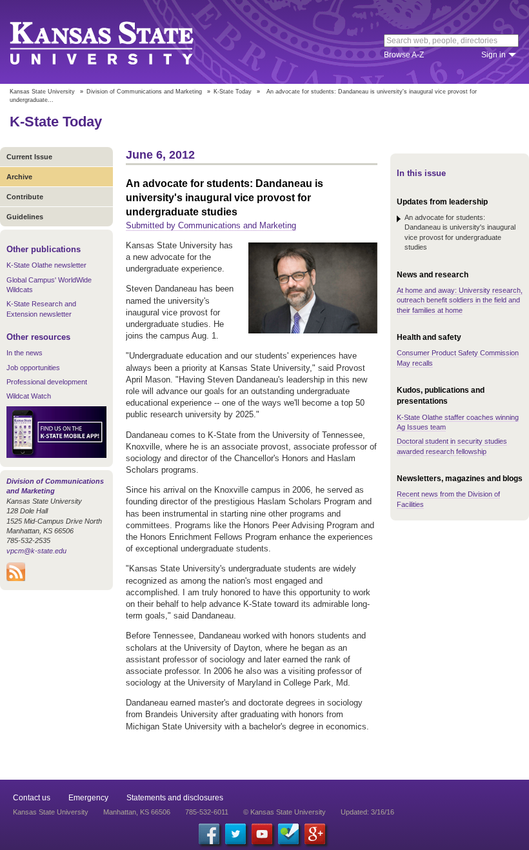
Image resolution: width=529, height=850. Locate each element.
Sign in (493, 54)
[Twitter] (235, 834)
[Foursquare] (288, 834)
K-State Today (233, 91)
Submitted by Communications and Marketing (211, 225)
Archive (19, 177)
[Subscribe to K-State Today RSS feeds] (15, 578)
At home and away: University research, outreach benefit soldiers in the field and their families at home (460, 300)
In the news (24, 353)
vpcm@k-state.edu (36, 551)
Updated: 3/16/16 (367, 812)
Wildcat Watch (28, 396)
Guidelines (24, 217)
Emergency (88, 797)
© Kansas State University (284, 812)
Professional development (46, 382)
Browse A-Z (404, 54)
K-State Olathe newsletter (46, 265)
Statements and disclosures (174, 797)
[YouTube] (262, 834)
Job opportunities (33, 367)
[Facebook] (209, 834)
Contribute (24, 197)
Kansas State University (117, 42)
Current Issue (29, 157)
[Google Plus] (314, 834)
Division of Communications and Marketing (144, 91)
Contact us (31, 797)
